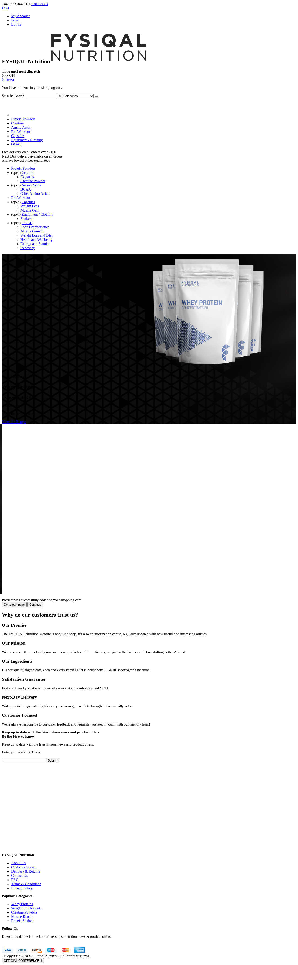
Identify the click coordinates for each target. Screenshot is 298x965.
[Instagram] (4, 944)
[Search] (96, 97)
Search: (7, 96)
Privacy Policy (22, 888)
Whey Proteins (22, 904)
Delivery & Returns (25, 871)
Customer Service (24, 867)
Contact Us (39, 4)
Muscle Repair (22, 916)
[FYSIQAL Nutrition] (99, 61)
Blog (14, 20)
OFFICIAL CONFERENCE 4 (23, 960)
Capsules (17, 136)
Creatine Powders (24, 912)
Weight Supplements (26, 908)
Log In (16, 24)
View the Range (14, 422)
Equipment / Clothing (27, 140)
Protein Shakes (22, 921)
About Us (18, 863)
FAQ (15, 880)
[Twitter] (3, 944)
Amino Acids (21, 127)
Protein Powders (23, 119)
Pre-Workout (20, 132)
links (5, 8)
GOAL (16, 144)
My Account (20, 16)
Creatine (17, 123)
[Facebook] (2, 944)
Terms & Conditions (26, 884)
